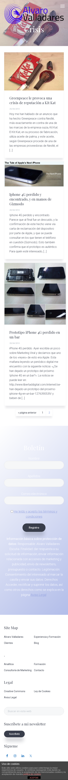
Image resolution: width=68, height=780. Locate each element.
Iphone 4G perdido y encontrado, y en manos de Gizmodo (30, 199)
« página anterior (27, 413)
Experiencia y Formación (47, 636)
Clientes (8, 643)
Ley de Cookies (42, 691)
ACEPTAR (34, 778)
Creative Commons (14, 691)
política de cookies (32, 774)
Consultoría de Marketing (18, 670)
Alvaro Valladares (13, 636)
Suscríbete (14, 734)
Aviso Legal (38, 595)
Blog (36, 643)
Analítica (9, 664)
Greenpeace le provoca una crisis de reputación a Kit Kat (32, 100)
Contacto (39, 670)
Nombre (34, 458)
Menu (62, 6)
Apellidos (34, 476)
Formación (40, 664)
